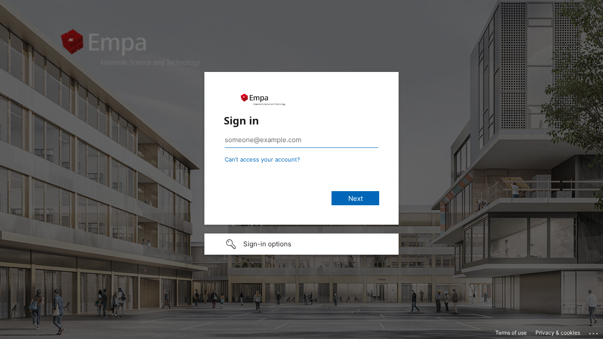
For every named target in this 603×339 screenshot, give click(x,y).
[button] (301, 244)
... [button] (594, 331)
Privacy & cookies (557, 332)
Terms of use (511, 332)
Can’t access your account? (262, 159)
